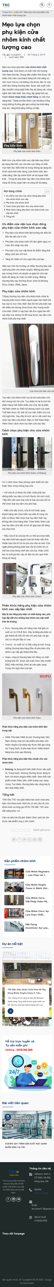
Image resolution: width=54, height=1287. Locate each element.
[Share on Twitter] (24, 839)
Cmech (8, 644)
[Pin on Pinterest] (34, 839)
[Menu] (49, 5)
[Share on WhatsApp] (14, 839)
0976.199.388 (41, 1193)
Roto (7, 628)
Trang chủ (7, 12)
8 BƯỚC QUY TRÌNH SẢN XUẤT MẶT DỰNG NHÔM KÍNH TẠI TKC (26, 1145)
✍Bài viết (17, 12)
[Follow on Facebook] (8, 1199)
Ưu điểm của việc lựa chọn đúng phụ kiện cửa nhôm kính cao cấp (26, 198)
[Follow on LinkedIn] (13, 1199)
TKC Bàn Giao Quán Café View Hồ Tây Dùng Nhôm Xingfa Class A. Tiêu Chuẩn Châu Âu (27, 991)
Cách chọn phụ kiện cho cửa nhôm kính (25, 206)
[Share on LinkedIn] (40, 839)
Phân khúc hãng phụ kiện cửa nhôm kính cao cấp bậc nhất (27, 211)
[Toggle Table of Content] (45, 191)
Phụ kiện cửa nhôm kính (17, 203)
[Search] (42, 5)
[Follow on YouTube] (18, 1199)
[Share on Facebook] (19, 839)
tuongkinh (16, 55)
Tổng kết (10, 216)
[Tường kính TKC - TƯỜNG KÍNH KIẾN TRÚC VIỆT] (16, 5)
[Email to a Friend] (29, 839)
